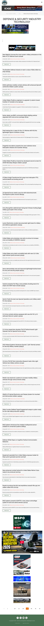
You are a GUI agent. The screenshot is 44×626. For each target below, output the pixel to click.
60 (31, 608)
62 (39, 608)
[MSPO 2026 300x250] (22, 522)
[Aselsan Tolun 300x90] (22, 578)
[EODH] (22, 561)
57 (19, 608)
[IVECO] (22, 47)
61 (35, 608)
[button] (41, 2)
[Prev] (4, 609)
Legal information (26, 623)
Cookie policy (17, 623)
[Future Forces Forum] (15, 31)
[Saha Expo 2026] (15, 26)
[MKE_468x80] (15, 35)
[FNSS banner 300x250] (22, 589)
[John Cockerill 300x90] (22, 600)
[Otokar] (22, 572)
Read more (6, 64)
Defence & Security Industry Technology (17, 58)
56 (14, 608)
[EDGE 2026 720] (22, 8)
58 (23, 608)
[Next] (22, 611)
